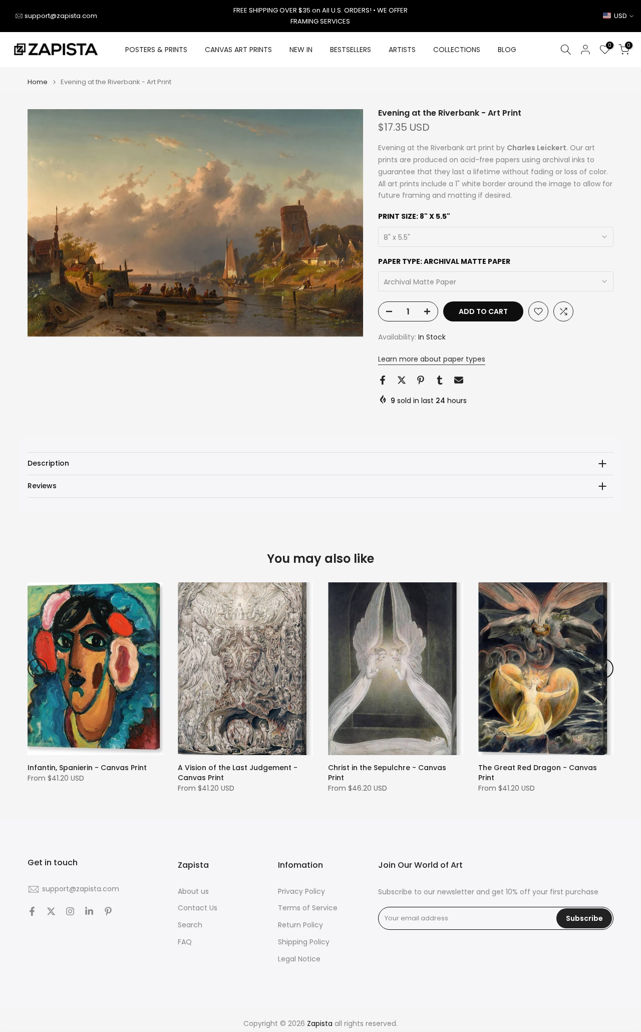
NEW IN (300, 50)
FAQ (185, 942)
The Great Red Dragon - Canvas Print (537, 773)
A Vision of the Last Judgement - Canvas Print (237, 773)
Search (190, 925)
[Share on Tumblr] (439, 380)
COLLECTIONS (456, 50)
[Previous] (38, 668)
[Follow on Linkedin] (89, 911)
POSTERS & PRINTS (156, 50)
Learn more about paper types (431, 359)
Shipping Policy (304, 942)
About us (193, 891)
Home (38, 82)
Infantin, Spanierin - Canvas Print (87, 768)
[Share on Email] (458, 380)
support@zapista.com (61, 16)
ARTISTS (402, 50)
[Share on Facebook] (382, 380)
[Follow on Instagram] (70, 911)
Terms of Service (308, 908)
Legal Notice (299, 959)
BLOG (507, 50)
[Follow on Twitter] (51, 911)
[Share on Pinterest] (420, 380)
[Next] (603, 668)
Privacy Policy (301, 891)
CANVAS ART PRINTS (238, 50)
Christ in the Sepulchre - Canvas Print (387, 773)
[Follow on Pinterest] (108, 911)
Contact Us (197, 908)
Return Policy (300, 925)
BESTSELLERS (350, 50)
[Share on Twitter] (401, 380)
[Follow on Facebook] (32, 911)
